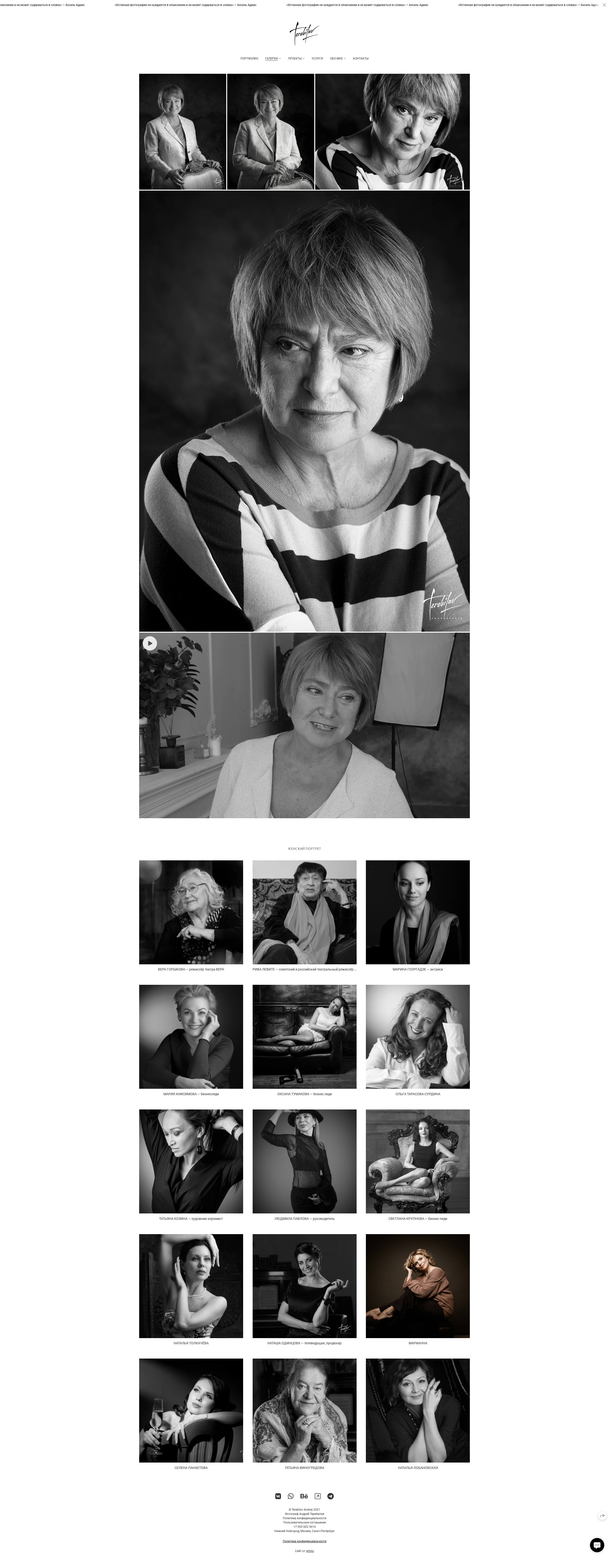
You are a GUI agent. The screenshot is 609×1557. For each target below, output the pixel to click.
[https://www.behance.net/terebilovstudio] (304, 1496)
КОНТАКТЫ (360, 58)
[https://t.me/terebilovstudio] (330, 1496)
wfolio (310, 1551)
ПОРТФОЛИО (249, 58)
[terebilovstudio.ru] (304, 34)
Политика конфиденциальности (304, 1541)
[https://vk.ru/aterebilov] (278, 1496)
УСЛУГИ (317, 58)
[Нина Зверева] (182, 132)
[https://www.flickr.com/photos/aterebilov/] (318, 1496)
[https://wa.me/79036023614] (291, 1496)
